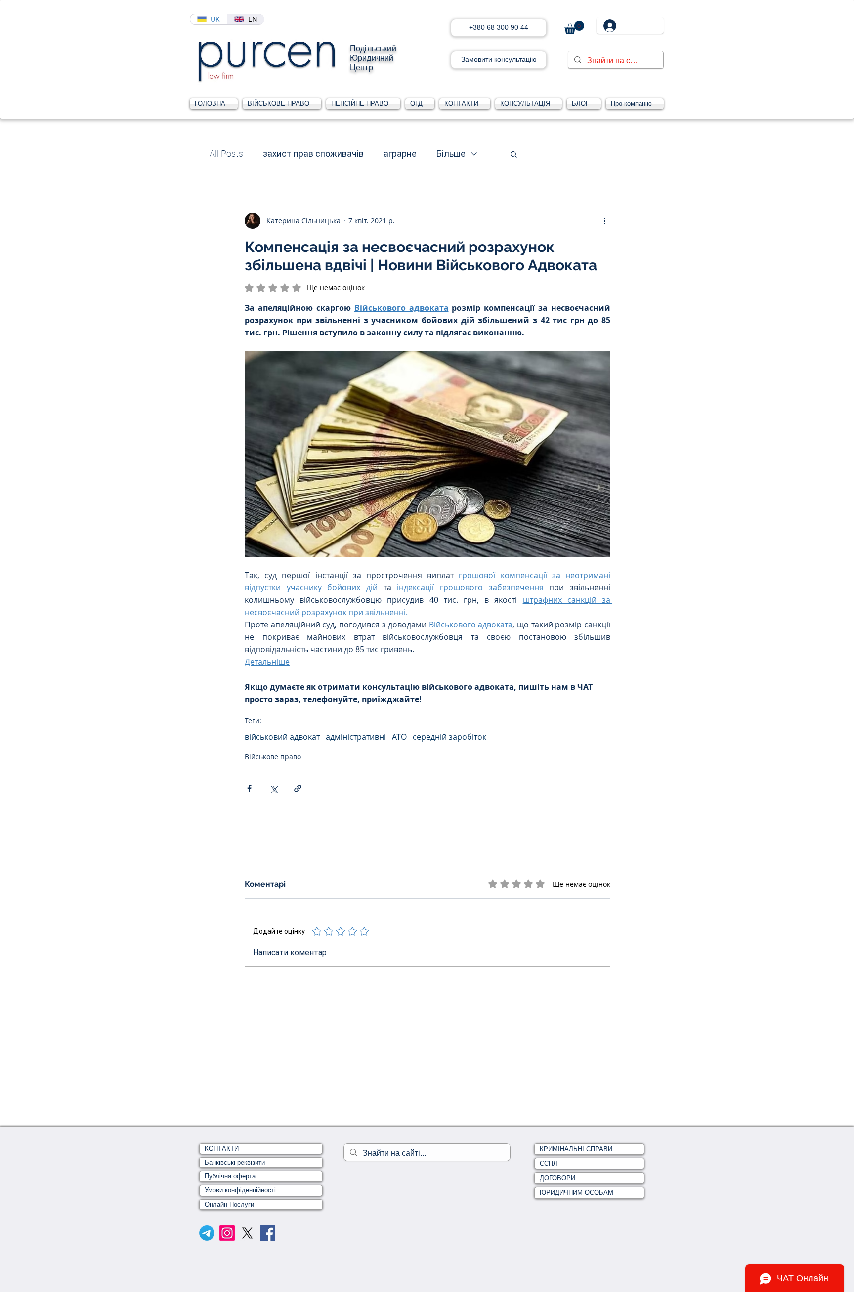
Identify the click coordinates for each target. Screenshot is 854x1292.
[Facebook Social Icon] (267, 1233)
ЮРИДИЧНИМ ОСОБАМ (576, 1192)
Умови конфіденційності (240, 1190)
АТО (399, 737)
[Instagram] (227, 1233)
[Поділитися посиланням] (297, 788)
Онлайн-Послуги (229, 1204)
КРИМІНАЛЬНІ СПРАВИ (576, 1149)
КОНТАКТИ (222, 1148)
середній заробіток (449, 737)
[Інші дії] (604, 221)
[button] (574, 27)
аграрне (400, 153)
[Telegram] (206, 1233)
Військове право (273, 756)
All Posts (226, 153)
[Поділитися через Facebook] (249, 788)
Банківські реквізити (235, 1162)
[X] (247, 1233)
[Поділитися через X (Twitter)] (273, 788)
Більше (451, 153)
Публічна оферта (230, 1176)
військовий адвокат (282, 737)
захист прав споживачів (313, 153)
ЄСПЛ (548, 1163)
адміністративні (356, 737)
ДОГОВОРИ (557, 1178)
